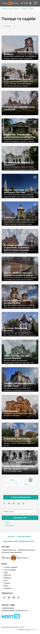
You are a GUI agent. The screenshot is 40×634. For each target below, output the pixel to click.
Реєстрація (10, 525)
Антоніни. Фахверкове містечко (15, 329)
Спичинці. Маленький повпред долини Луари (20, 384)
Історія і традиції (10, 567)
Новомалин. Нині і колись (17, 438)
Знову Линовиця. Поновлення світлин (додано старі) (19, 467)
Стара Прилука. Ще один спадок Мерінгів (17, 357)
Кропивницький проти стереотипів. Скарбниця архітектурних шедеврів (16, 247)
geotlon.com (34, 629)
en (27, 3)
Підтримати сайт (20, 518)
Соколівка (9, 217)
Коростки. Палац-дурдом (17, 79)
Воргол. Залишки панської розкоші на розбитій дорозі (18, 274)
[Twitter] (9, 598)
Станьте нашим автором (20, 497)
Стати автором (23, 536)
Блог (6, 580)
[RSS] (18, 598)
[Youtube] (14, 598)
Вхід (7, 523)
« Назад (12, 480)
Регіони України (10, 570)
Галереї (7, 583)
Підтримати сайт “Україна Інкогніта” (19, 541)
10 (16, 484)
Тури (6, 572)
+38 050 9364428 (8, 608)
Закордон (8, 588)
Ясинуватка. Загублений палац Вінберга (20, 52)
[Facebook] (4, 598)
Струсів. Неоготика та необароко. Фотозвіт (15, 191)
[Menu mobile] (35, 3)
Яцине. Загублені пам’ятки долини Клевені (18, 301)
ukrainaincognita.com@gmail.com (14, 610)
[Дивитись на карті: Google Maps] (34, 39)
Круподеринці (11, 411)
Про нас (11, 536)
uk (22, 3)
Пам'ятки (7, 575)
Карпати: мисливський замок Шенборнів (19, 108)
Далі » (26, 484)
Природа (7, 578)
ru (24, 3)
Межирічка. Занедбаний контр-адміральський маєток (19, 135)
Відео (6, 586)
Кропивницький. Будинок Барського (17, 163)
